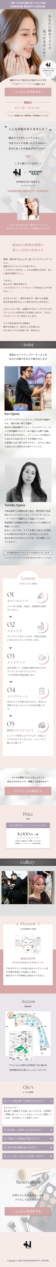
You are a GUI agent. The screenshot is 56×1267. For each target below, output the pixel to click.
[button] (4, 888)
